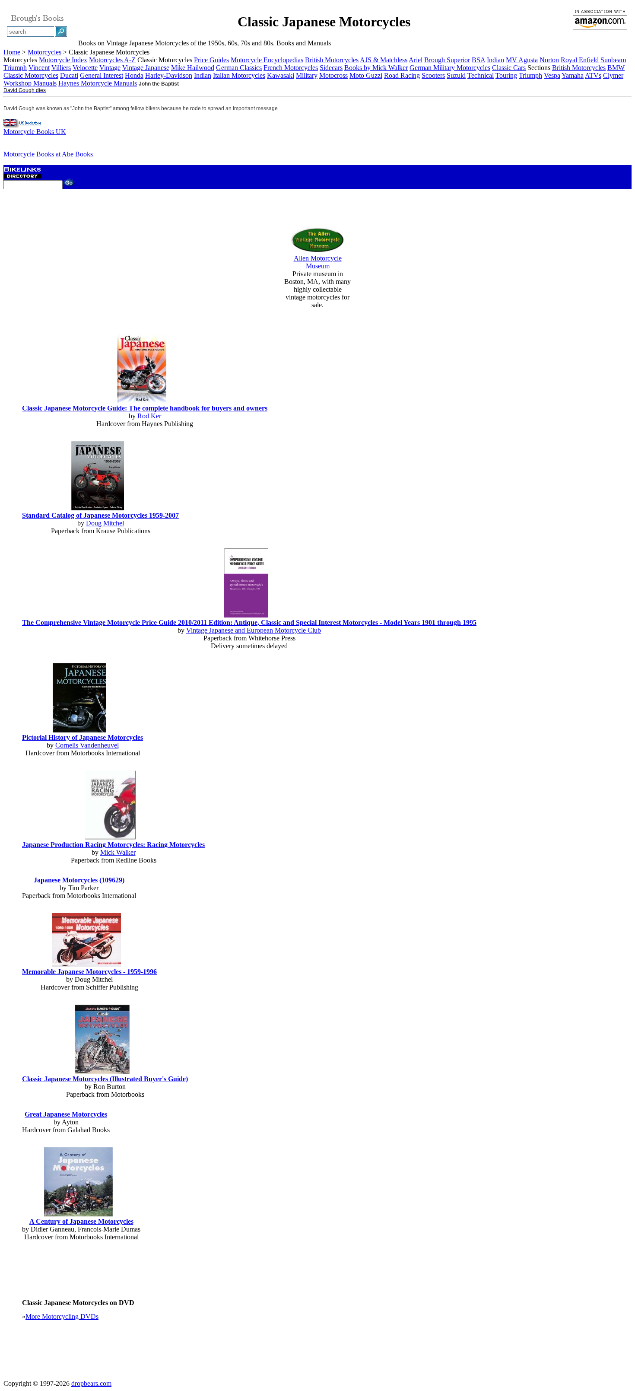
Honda (134, 75)
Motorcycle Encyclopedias (267, 60)
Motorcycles (44, 52)
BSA (478, 60)
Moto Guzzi (365, 75)
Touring (506, 75)
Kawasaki (280, 75)
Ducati (69, 75)
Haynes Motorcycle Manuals (97, 83)
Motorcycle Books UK (34, 131)
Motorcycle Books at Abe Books (48, 154)
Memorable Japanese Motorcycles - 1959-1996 (89, 971)
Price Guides (211, 60)
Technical (480, 75)
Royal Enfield (580, 60)
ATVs (593, 75)
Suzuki (456, 75)
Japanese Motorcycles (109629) (79, 880)
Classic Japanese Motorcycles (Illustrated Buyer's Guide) (105, 1078)
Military (307, 75)
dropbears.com (91, 1383)
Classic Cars (509, 67)
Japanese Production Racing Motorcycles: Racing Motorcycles (113, 844)
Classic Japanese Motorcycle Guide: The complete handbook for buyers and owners (144, 408)
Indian (495, 60)
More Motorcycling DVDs (61, 1316)
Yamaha (573, 75)
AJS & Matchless (383, 60)
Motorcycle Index (63, 60)
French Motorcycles (291, 67)
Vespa (552, 75)
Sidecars (331, 67)
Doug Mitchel (105, 523)
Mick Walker (118, 852)
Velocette (85, 67)
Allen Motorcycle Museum (318, 262)
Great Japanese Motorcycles (66, 1114)
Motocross (333, 75)
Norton (549, 60)
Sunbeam (613, 60)
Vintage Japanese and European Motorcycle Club (253, 630)
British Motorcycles (332, 60)
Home (11, 52)
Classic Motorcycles (30, 75)
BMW (616, 67)
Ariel (415, 60)
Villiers (61, 67)
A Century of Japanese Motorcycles (81, 1221)
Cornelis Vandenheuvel (87, 745)
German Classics (239, 67)
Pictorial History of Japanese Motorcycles (82, 737)
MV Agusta (522, 60)
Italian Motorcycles (239, 75)
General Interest (101, 75)
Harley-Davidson (168, 75)
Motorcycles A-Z (112, 60)
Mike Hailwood (192, 67)
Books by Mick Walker (376, 67)
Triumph (15, 67)
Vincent (39, 67)
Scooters (433, 75)
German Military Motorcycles (450, 67)
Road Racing (402, 75)
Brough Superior (447, 60)
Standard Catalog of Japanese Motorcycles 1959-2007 (100, 515)
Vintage (110, 67)
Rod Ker (149, 416)
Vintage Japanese (145, 67)
